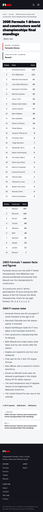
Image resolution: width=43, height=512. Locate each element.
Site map (6, 495)
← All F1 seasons (9, 405)
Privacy (5, 499)
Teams (5, 475)
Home (5, 14)
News (25, 468)
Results (11, 14)
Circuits (6, 468)
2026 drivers (21, 405)
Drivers (5, 472)
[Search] (34, 5)
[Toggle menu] (38, 5)
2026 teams (32, 405)
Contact (6, 492)
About (5, 488)
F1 (7, 4)
